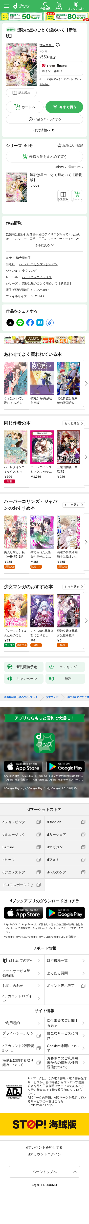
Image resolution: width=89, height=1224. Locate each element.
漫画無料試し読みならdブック (21, 697)
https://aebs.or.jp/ (42, 1105)
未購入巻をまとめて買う (48, 157)
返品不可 (44, 84)
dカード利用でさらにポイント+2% (59, 79)
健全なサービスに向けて (62, 1035)
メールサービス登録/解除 (16, 973)
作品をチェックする (47, 119)
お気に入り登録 (72, 145)
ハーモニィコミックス (37, 277)
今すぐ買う (68, 107)
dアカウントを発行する (44, 1147)
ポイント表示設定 (61, 986)
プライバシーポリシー (18, 1035)
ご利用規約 (11, 1023)
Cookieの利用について (63, 1048)
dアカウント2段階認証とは (18, 1048)
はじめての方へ (21, 960)
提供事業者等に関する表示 (62, 1023)
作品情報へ (42, 130)
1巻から (60, 166)
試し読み (24, 92)
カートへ (28, 107)
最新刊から (75, 166)
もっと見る (72, 423)
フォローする (57, 45)
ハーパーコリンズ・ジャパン (38, 264)
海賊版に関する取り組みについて (18, 1062)
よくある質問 (57, 973)
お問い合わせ (12, 986)
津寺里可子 (47, 45)
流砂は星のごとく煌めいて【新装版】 (56, 177)
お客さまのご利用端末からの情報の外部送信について (62, 1062)
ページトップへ (44, 1172)
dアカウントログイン (17, 998)
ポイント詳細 (51, 71)
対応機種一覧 (57, 960)
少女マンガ (29, 270)
